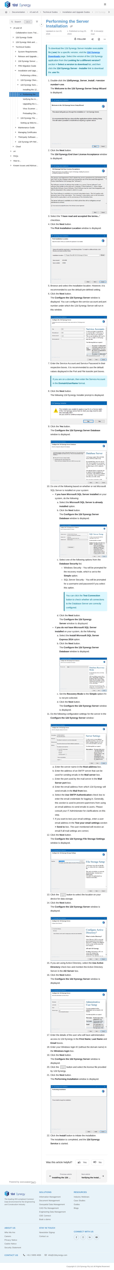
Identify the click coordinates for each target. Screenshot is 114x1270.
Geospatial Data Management (52, 1204)
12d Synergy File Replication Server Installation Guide (29, 118)
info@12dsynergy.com (57, 1255)
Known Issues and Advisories (26, 165)
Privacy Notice (10, 1240)
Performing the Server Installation (31, 94)
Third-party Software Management (28, 137)
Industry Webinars (81, 1197)
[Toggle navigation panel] (41, 24)
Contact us (44, 1236)
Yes (85, 1162)
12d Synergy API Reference (28, 142)
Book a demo (45, 1219)
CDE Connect (45, 1216)
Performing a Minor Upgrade (29, 75)
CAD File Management (49, 1208)
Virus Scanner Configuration (31, 108)
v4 (14, 151)
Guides (77, 1204)
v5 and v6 (34, 12)
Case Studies (79, 1200)
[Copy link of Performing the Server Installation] (71, 26)
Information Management (50, 1197)
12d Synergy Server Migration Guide (28, 61)
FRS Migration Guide (27, 66)
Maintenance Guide (26, 127)
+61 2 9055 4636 (33, 1255)
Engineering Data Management (52, 1212)
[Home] (17, 4)
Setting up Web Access (29, 123)
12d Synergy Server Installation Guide (29, 85)
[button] (21, 21)
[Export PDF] (98, 39)
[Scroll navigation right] (109, 12)
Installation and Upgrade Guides (76, 12)
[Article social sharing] (92, 39)
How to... (17, 161)
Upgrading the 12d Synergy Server (31, 104)
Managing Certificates (27, 132)
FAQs (15, 156)
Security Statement (12, 1247)
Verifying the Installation (31, 99)
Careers (7, 1236)
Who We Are (9, 1232)
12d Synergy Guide (24, 37)
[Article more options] (104, 39)
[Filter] (37, 22)
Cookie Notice (10, 1244)
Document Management (49, 1200)
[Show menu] (105, 4)
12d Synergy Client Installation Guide (29, 80)
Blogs (76, 1208)
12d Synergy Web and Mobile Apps (27, 42)
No (100, 1162)
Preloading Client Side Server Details (31, 113)
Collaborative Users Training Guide (27, 33)
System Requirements (27, 52)
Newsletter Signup (47, 1232)
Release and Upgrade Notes (28, 56)
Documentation (18, 12)
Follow (81, 39)
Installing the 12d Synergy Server (31, 90)
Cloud (18, 146)
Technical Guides (50, 12)
